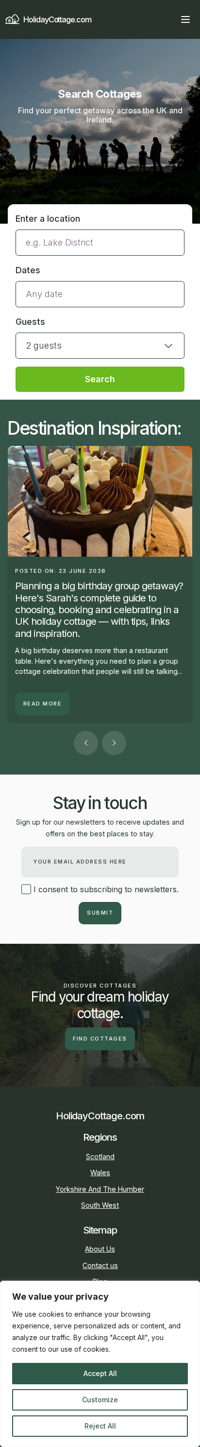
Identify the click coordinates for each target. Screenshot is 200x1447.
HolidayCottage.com (57, 19)
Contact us (100, 1265)
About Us (100, 1249)
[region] (100, 1364)
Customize (100, 1399)
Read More (42, 703)
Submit (100, 912)
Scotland (100, 1156)
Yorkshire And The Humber (100, 1189)
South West (100, 1205)
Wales (100, 1172)
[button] (100, 337)
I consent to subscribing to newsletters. (105, 889)
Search (100, 379)
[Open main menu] (185, 19)
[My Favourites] (168, 19)
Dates (28, 270)
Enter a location (48, 218)
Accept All (100, 1373)
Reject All (100, 1426)
